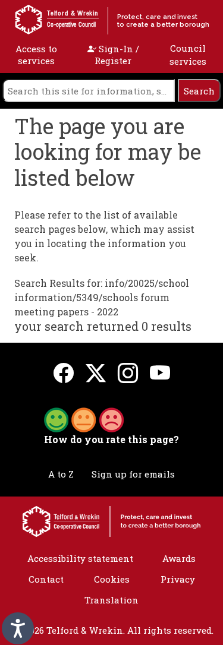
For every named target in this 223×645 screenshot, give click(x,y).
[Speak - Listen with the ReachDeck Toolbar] (18, 628)
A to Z (61, 474)
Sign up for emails (133, 474)
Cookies (112, 579)
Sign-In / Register (117, 55)
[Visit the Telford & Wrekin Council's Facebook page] (64, 372)
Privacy (178, 579)
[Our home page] (112, 520)
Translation (111, 600)
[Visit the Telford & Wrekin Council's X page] (96, 372)
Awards (179, 558)
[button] (84, 419)
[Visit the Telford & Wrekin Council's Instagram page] (128, 372)
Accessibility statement (80, 558)
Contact (46, 579)
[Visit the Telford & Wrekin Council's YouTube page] (160, 372)
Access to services (36, 55)
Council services (187, 55)
